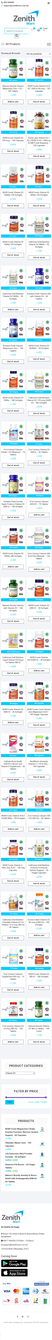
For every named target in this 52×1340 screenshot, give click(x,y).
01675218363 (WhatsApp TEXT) (15, 1249)
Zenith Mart (7, 1322)
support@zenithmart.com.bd (16, 6)
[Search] (16, 36)
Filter (9, 1102)
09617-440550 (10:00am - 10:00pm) (18, 1241)
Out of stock (39, 102)
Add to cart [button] (13, 102)
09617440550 (7, 2)
